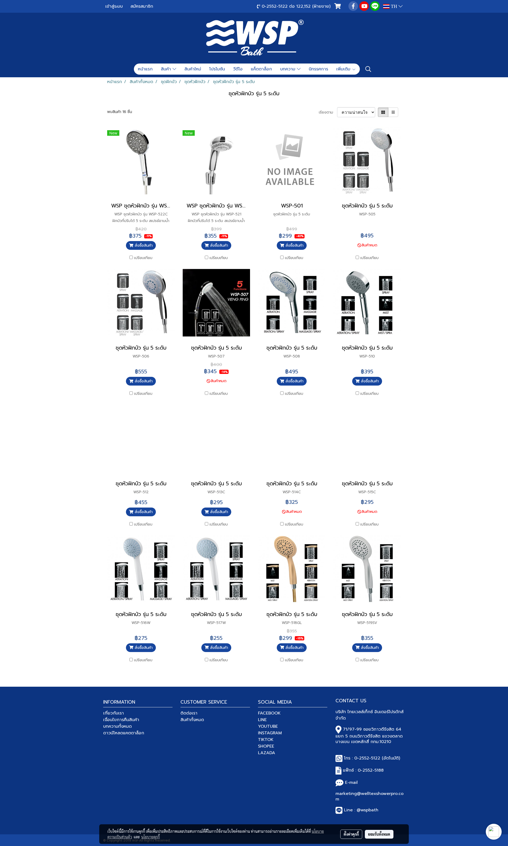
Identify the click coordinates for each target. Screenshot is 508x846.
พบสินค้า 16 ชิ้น (119, 112)
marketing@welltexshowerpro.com (369, 796)
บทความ (288, 69)
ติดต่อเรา (188, 713)
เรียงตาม (328, 112)
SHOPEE (266, 746)
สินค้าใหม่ (192, 69)
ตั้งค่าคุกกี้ (351, 834)
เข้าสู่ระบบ (114, 6)
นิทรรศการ (318, 69)
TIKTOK (266, 739)
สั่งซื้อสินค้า (143, 245)
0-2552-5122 (367, 758)
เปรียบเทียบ (143, 258)
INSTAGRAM (270, 733)
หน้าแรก (145, 69)
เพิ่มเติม (344, 69)
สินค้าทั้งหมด (192, 720)
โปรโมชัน (217, 69)
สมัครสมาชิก (141, 6)
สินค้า (167, 69)
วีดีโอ (238, 69)
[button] (368, 69)
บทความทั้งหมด (117, 726)
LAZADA (266, 753)
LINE (262, 720)
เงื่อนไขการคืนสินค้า (121, 720)
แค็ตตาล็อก (261, 69)
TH (393, 6)
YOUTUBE (268, 726)
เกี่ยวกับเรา (113, 713)
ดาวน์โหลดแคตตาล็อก (123, 733)
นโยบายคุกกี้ (150, 836)
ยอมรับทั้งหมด (379, 834)
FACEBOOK (269, 713)
